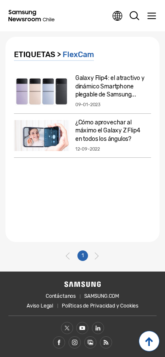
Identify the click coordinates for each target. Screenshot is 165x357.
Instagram (75, 342)
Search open (134, 16)
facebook (59, 342)
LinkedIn (98, 328)
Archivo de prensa (90, 342)
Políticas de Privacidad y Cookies (100, 306)
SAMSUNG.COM (101, 296)
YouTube (82, 328)
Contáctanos (61, 296)
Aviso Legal (40, 306)
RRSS (106, 342)
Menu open (151, 16)
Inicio (149, 341)
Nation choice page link (117, 16)
